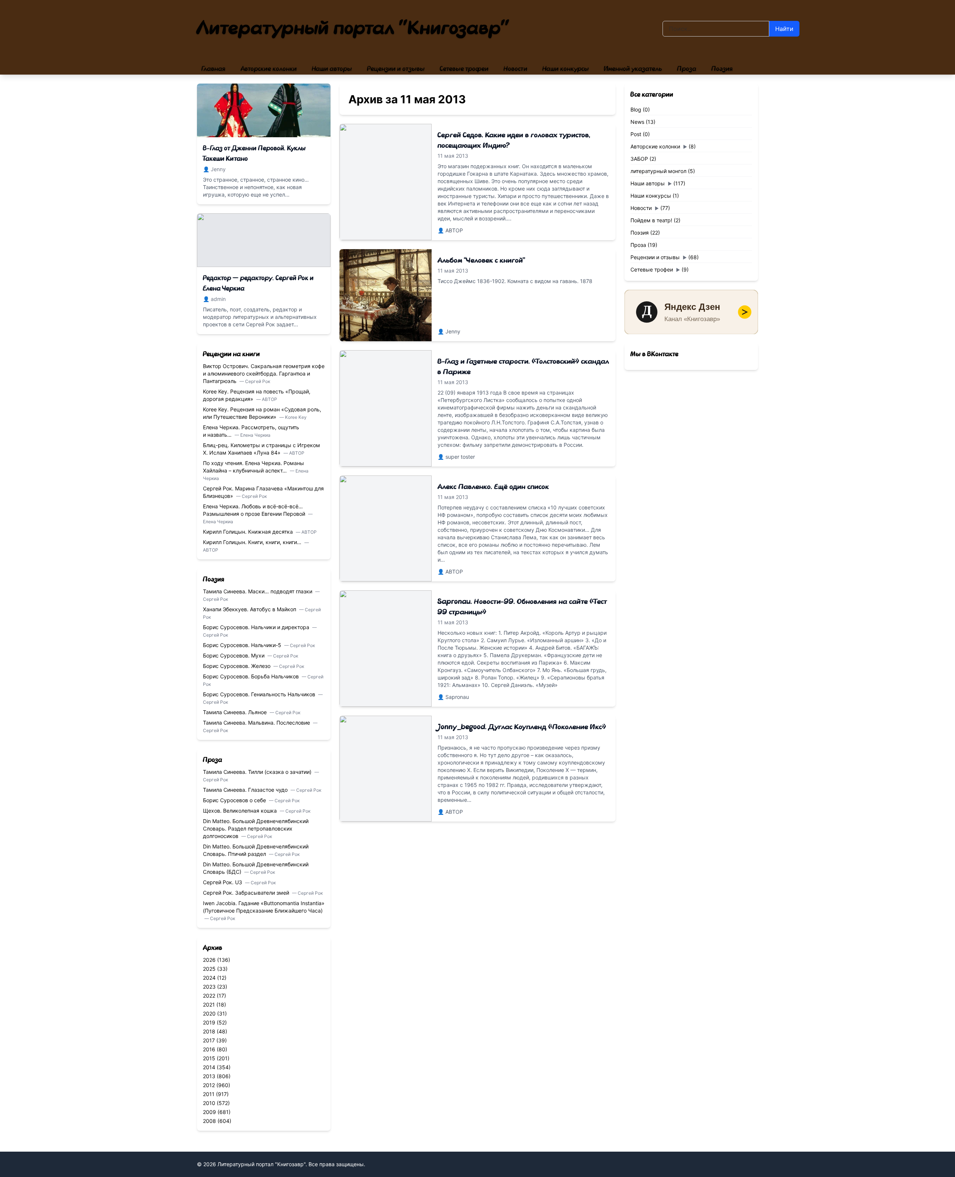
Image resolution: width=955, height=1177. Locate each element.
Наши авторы (332, 69)
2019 (209, 1022)
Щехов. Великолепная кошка (240, 810)
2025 (209, 969)
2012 (209, 1085)
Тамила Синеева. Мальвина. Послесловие (257, 722)
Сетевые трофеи (464, 69)
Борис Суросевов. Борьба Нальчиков (251, 676)
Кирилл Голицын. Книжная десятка (248, 531)
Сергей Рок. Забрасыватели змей (247, 892)
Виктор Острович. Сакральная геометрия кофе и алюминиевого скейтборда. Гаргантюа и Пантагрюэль (264, 373)
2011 (209, 1094)
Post (635, 134)
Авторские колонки (269, 69)
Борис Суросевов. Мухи (234, 655)
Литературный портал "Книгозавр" (353, 28)
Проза (686, 69)
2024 (209, 977)
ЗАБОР (639, 159)
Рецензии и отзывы (396, 69)
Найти (784, 28)
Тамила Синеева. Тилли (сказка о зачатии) (258, 772)
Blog (635, 109)
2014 (209, 1067)
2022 (209, 995)
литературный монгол (658, 171)
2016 (209, 1049)
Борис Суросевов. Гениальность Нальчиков (260, 694)
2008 (209, 1121)
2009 (209, 1112)
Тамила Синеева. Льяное (235, 712)
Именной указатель (633, 69)
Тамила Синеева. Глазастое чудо (246, 790)
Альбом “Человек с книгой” (481, 260)
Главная (213, 69)
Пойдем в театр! (651, 220)
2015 (209, 1058)
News (637, 122)
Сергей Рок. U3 (223, 882)
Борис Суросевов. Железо (237, 666)
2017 (209, 1040)
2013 (209, 1076)
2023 (209, 986)
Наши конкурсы (565, 69)
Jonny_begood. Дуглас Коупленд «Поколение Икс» (522, 727)
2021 (209, 1004)
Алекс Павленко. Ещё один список (493, 486)
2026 (209, 960)
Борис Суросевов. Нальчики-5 (243, 645)
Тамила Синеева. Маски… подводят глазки (258, 591)
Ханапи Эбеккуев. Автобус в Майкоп (250, 609)
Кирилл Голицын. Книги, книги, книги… (253, 542)
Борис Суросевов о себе (235, 800)
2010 (209, 1103)
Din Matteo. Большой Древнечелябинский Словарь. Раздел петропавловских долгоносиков (256, 828)
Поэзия (722, 69)
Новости (515, 69)
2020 (209, 1013)
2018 (209, 1031)
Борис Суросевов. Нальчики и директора (257, 627)
